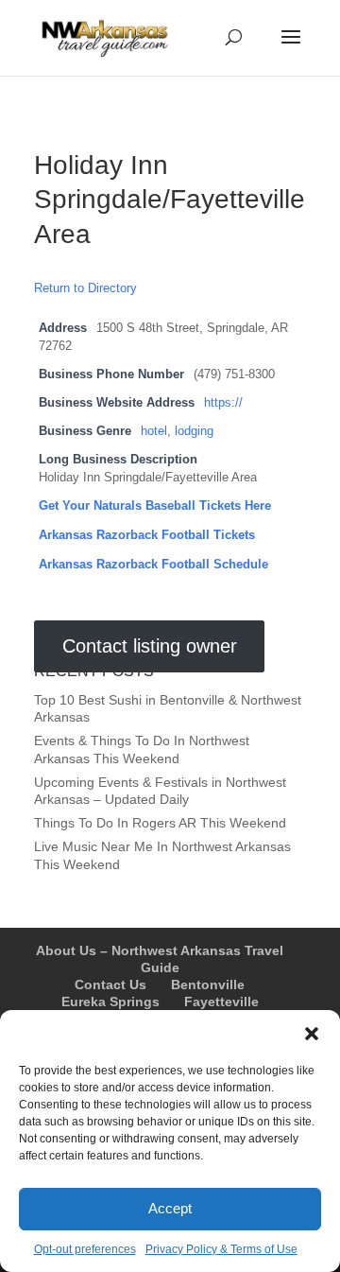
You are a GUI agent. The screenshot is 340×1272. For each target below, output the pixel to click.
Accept (170, 1208)
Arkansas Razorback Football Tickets (147, 535)
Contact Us (110, 984)
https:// (223, 402)
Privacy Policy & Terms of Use (221, 1249)
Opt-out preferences (85, 1249)
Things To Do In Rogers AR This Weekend (160, 822)
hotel (154, 431)
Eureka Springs (110, 1001)
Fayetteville (221, 1001)
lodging (194, 431)
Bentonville (208, 984)
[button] (311, 1033)
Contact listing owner (149, 646)
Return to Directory (85, 288)
